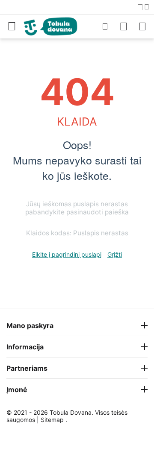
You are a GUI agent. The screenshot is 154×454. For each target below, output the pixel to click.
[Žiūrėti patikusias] (123, 26)
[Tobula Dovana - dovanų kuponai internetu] (50, 25)
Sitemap (52, 419)
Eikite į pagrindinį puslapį (66, 254)
